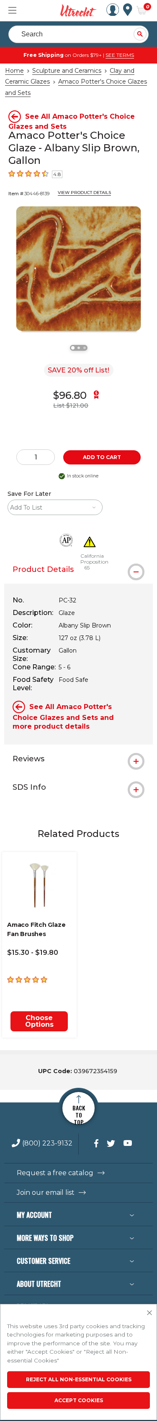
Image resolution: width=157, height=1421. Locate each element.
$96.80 (70, 395)
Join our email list (46, 1192)
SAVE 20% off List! (78, 370)
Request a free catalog (55, 1173)
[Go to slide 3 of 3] (85, 348)
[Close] (149, 1313)
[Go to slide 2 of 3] (79, 348)
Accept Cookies (78, 1400)
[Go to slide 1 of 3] (73, 348)
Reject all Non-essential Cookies (78, 1379)
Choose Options (39, 1021)
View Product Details (84, 192)
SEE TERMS (120, 55)
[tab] (78, 569)
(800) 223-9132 (47, 1143)
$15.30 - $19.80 (32, 953)
